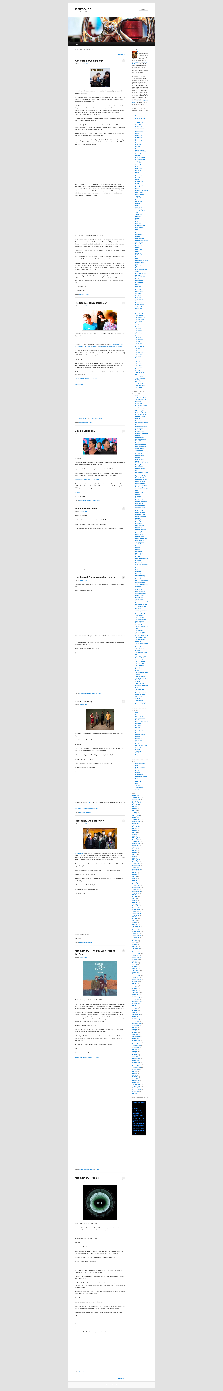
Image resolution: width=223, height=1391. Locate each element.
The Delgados (139, 339)
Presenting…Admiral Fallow (89, 820)
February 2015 (136, 904)
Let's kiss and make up (141, 500)
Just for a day (139, 492)
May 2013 (134, 942)
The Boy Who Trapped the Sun (86, 1169)
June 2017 (134, 852)
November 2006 (136, 1086)
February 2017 (136, 860)
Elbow (137, 183)
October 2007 (135, 1066)
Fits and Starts (139, 441)
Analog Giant (138, 403)
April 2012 (134, 966)
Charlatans (138, 155)
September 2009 (136, 1023)
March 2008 (135, 1056)
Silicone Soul (139, 299)
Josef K (137, 212)
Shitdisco (138, 295)
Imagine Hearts (79, 384)
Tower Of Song (139, 680)
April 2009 (134, 1033)
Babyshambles (139, 131)
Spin (136, 783)
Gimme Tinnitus (139, 448)
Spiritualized (138, 312)
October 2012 (135, 955)
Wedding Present (140, 380)
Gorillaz (137, 196)
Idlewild (137, 203)
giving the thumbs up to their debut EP (85, 346)
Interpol (137, 205)
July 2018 (134, 828)
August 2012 (135, 959)
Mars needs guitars (140, 516)
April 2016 (134, 878)
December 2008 (136, 1040)
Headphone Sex (139, 461)
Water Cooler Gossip (141, 693)
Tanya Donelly (139, 315)
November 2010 (136, 998)
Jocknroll (137, 494)
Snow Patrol (138, 306)
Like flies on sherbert (141, 501)
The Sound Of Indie (140, 656)
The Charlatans (139, 321)
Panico (81, 1372)
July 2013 (134, 939)
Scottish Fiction (139, 579)
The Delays (138, 337)
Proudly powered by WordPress (111, 1385)
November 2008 (136, 1042)
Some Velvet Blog (140, 591)
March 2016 (135, 880)
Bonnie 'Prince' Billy (140, 152)
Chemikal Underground (141, 721)
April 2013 (134, 944)
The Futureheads (139, 345)
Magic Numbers (139, 238)
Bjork (136, 139)
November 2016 (136, 865)
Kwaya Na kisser (139, 498)
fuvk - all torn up (137, 1110)
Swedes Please (139, 612)
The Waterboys (139, 371)
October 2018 (135, 823)
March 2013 (135, 946)
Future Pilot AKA (139, 194)
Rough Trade (138, 740)
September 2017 (136, 847)
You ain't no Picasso (140, 702)
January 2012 (135, 972)
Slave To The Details (140, 588)
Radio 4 (137, 284)
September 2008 (136, 1045)
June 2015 (134, 897)
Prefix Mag (138, 780)
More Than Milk (139, 525)
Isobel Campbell (139, 209)
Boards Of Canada (140, 150)
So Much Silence (140, 590)
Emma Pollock (139, 187)
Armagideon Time (140, 407)
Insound (137, 772)
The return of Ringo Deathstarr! (91, 302)
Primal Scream (139, 280)
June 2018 (134, 830)
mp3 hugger (138, 527)
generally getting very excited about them (110, 346)
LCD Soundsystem (140, 225)
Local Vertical (139, 503)
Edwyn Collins (139, 181)
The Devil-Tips (139, 630)
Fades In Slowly (139, 437)
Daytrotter (138, 765)
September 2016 (136, 869)
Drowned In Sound (140, 767)
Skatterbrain (138, 586)
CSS (136, 166)
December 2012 (136, 952)
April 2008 (134, 1055)
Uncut (137, 789)
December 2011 (136, 974)
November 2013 (136, 931)
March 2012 (135, 968)
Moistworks (138, 522)
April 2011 (134, 988)
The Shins (138, 360)
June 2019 (134, 808)
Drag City (137, 729)
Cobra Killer (138, 163)
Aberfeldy (81, 569)
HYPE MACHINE (139, 1102)
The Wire (137, 785)
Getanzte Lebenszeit (140, 446)
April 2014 (134, 922)
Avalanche (92, 693)
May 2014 (134, 920)
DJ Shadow (138, 170)
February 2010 (136, 1014)
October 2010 (135, 999)
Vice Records (139, 753)
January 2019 (135, 817)
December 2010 (136, 996)
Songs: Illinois (139, 599)
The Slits (137, 361)
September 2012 (136, 957)
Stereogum (138, 608)
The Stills (138, 363)
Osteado (137, 547)
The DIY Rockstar (140, 632)
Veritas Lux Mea (139, 689)
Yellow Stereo (139, 700)
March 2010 (135, 1012)
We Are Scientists (140, 378)
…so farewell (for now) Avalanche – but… (97, 577)
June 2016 (134, 874)
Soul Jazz (138, 747)
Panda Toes (138, 551)
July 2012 (134, 961)
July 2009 (134, 1027)
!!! (135, 115)
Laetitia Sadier (82, 500)
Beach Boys (138, 137)
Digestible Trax (139, 428)
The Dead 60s (139, 334)
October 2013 (135, 933)
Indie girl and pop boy (141, 485)
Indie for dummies (140, 483)
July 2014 (134, 917)
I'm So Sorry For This (141, 479)
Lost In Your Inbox (140, 512)
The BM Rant (138, 623)
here (90, 802)
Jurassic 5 (138, 216)
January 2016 (135, 884)
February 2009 (136, 1036)
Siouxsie (137, 301)
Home (76, 44)
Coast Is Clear (139, 421)
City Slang (138, 725)
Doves (137, 172)
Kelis (136, 220)
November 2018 (136, 821)
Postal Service (139, 275)
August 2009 (135, 1025)
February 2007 (136, 1080)
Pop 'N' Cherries (139, 555)
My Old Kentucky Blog (141, 538)
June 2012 (134, 963)
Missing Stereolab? (85, 430)
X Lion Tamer (139, 383)
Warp (136, 755)
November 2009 (136, 1020)
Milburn (137, 247)
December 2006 (136, 1084)
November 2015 (136, 887)
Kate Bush (138, 218)
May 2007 (134, 1075)
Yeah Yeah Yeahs (140, 385)
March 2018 (135, 836)
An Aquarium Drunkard (141, 398)
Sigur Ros (138, 297)
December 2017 (136, 841)
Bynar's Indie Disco (140, 414)
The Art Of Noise (139, 617)
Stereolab (89, 500)
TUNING (137, 682)
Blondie (137, 146)
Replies (91, 422)
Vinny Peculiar (139, 376)
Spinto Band (138, 310)
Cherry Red (138, 723)
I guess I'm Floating (140, 476)
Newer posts (121, 54)
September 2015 (136, 891)
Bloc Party (138, 144)
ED (137, 52)
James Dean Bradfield (141, 211)
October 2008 (135, 1044)
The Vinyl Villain (139, 663)
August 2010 (135, 1003)
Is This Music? (137, 62)
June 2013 (134, 941)
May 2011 (134, 987)
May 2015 (134, 898)
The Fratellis (138, 343)
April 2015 (134, 900)
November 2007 (136, 1064)
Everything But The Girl (141, 190)
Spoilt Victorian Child (141, 604)
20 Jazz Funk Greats (140, 396)
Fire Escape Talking (140, 439)
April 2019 (134, 812)
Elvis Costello (139, 185)
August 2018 (135, 827)
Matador (137, 736)
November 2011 (136, 976)
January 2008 (135, 1060)
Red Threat (138, 573)
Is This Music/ (139, 774)
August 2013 (135, 937)
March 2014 (135, 924)
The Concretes (139, 323)
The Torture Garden (140, 660)
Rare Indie (138, 568)
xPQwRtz (137, 698)
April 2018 (134, 834)
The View (137, 369)
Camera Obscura (139, 154)
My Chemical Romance (141, 260)
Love (136, 229)
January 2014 (135, 928)
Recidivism (138, 571)
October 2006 (135, 1088)
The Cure (137, 332)
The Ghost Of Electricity (141, 636)
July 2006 (134, 1093)
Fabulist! (137, 435)
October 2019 (135, 801)
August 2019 (135, 805)
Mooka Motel (138, 523)
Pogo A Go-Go (139, 553)
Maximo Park (138, 244)
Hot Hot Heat (138, 201)
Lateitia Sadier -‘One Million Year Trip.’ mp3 (87, 479)
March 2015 (135, 902)
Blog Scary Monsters (141, 411)
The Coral (138, 328)
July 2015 (134, 895)
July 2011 (134, 983)
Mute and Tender (139, 536)
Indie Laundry (139, 487)
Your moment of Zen (140, 704)
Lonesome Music (140, 505)
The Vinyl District (140, 661)
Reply (87, 569)
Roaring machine (140, 575)
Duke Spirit (138, 174)
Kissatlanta (138, 496)
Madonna (137, 236)
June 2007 (134, 1073)
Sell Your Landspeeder (141, 580)
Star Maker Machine (140, 606)
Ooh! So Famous (140, 544)
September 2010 (136, 1001)
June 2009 (134, 1029)
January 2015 (135, 906)
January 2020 (135, 795)
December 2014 (136, 908)
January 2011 (135, 994)
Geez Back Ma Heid (140, 444)
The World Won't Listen (141, 672)
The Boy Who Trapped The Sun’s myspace (87, 1057)
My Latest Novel (139, 262)
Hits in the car (139, 466)
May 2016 (134, 876)
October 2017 (135, 845)
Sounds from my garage (141, 601)
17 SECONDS (83, 9)
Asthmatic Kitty (139, 716)
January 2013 (135, 950)
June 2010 (134, 1007)
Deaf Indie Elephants (141, 426)
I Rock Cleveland (139, 477)
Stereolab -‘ (78, 492)
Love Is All (138, 231)
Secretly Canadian (140, 744)
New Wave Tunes (139, 540)
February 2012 (136, 970)
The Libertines (139, 352)
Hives (136, 200)
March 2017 (135, 858)
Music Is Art (138, 533)
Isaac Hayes (138, 207)
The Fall (137, 341)
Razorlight (138, 286)
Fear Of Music (139, 192)
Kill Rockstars (139, 733)
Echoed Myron (139, 430)
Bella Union (138, 720)
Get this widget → (136, 1133)
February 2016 (136, 882)
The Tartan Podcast (140, 658)
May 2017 (134, 854)
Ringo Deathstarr (83, 422)
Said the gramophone (141, 577)
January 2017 (135, 862)
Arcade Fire (138, 126)
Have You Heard (139, 459)
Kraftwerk (137, 222)
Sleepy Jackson (139, 304)
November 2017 (136, 843)
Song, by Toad (139, 597)
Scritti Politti (138, 293)
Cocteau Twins (139, 165)
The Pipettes (138, 354)
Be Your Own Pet (140, 135)
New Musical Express (141, 776)
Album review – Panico (87, 1177)
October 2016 (135, 867)
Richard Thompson (140, 290)
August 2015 (135, 893)
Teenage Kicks (139, 615)
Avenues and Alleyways (141, 409)
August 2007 (135, 1069)
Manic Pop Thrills (140, 514)
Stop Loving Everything (141, 610)
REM (136, 288)
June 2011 (134, 985)
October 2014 (135, 911)
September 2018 (136, 825)
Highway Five (139, 465)
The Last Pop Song (140, 637)
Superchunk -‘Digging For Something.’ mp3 (87, 808)
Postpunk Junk (139, 562)
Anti (136, 714)
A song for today (84, 701)
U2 (80, 294)
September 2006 (136, 1090)
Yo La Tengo (138, 387)
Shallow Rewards (140, 582)
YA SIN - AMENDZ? (137, 1105)
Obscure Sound (139, 542)
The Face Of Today (140, 634)
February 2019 (136, 816)
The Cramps (138, 330)
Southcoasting (139, 603)
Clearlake (137, 161)
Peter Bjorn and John (141, 273)
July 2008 (134, 1049)
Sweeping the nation (140, 614)
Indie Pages (138, 771)
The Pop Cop (138, 647)
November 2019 (136, 799)
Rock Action (138, 738)
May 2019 (134, 810)
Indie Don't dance (140, 481)
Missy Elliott (138, 249)
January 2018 (135, 840)
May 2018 (134, 832)
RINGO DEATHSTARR (81, 419)
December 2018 (136, 819)
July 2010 (134, 1005)
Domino (137, 727)
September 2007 (136, 1067)
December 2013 (136, 930)
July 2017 (134, 851)
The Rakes (138, 356)
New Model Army (140, 268)
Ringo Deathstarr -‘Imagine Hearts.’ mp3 (86, 378)
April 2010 (134, 1011)
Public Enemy (139, 282)
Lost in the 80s (139, 511)
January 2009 (135, 1038)
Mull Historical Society (141, 255)
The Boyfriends (139, 319)
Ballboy (137, 133)
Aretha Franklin (139, 128)
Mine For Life (139, 518)
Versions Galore (139, 691)
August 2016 (135, 871)
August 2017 (135, 849)
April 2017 (134, 856)
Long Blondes (139, 227)
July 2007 (134, 1071)
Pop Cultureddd (139, 557)
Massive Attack (139, 242)
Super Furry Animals (141, 314)
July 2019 (134, 806)
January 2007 (135, 1082)
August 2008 (135, 1047)
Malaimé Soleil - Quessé (138, 1128)
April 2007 (134, 1077)
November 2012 (136, 954)
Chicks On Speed (140, 159)
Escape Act (138, 188)
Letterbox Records (140, 734)
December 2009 (136, 1018)
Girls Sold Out (139, 450)
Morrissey (138, 253)
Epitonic (137, 769)
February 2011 (136, 992)
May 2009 (134, 1031)
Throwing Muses (139, 372)
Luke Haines (138, 234)
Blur (136, 148)
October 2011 (135, 977)
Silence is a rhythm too (141, 584)
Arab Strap (138, 124)
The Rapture (138, 358)
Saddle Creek (139, 742)
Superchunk (82, 812)
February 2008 (136, 1058)
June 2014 (134, 919)
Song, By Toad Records (141, 745)
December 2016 (136, 863)
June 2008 (134, 1051)
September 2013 (136, 935)
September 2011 (136, 979)
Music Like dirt (139, 534)
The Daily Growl (139, 625)
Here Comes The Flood (141, 463)
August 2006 (135, 1091)
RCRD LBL (138, 782)
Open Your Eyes (139, 545)
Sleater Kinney (139, 302)
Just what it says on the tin (89, 60)
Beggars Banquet (140, 718)
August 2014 (135, 915)
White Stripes (139, 382)
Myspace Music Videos (95, 419)
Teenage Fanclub (140, 317)
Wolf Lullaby (138, 696)
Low (136, 233)
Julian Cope (138, 214)
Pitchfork (137, 778)
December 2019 (136, 797)
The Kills (137, 350)
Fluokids (137, 443)
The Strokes (138, 367)
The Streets (138, 365)
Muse (136, 258)
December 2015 (136, 885)
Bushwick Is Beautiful (141, 413)
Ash (136, 130)
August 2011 (135, 981)
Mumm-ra (138, 257)
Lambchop (138, 223)
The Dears (138, 336)
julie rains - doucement (138, 1123)
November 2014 (136, 909)
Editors (137, 179)
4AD (136, 712)
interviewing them (118, 344)
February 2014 (136, 926)
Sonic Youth (138, 308)
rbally (136, 569)
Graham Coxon (139, 198)
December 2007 (136, 1062)
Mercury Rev (138, 245)
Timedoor (138, 674)
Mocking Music (139, 520)
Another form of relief (141, 405)
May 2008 (134, 1053)
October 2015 (135, 889)
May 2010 (134, 1009)
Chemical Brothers (140, 157)
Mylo (136, 264)
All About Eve (139, 122)
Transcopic (138, 751)
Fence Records (139, 731)
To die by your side (140, 676)
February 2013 (136, 948)
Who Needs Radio (140, 694)
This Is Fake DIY (139, 787)
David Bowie (138, 168)
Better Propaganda (140, 763)
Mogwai (137, 251)
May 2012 (134, 964)
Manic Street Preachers (141, 240)
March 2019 (135, 814)
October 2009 (135, 1021)
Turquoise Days (139, 683)
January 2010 (135, 1016)
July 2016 (134, 873)
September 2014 (136, 913)
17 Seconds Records (84, 693)
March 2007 (135, 1079)
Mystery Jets (138, 266)
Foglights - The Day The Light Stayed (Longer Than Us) (138, 1120)
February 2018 (136, 838)
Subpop (137, 749)
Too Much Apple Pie (140, 678)
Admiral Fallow (79, 853)
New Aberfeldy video (86, 508)
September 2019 (136, 803)
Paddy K (137, 549)
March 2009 (135, 1034)
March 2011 (135, 990)
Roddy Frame (139, 291)
